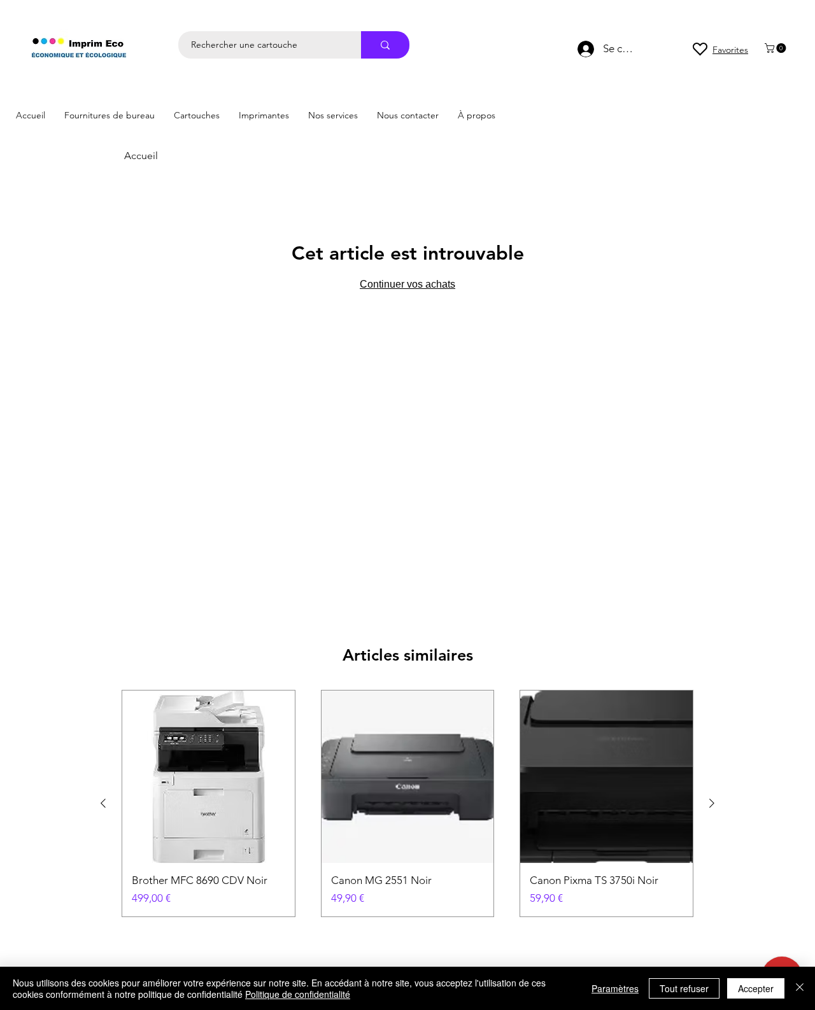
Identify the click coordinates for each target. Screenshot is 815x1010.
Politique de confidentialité (297, 994)
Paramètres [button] (615, 988)
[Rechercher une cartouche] (385, 45)
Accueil (141, 156)
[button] (776, 48)
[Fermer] (799, 988)
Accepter (756, 988)
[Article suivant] (711, 803)
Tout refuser (684, 988)
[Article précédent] (103, 803)
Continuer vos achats (407, 284)
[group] (407, 803)
